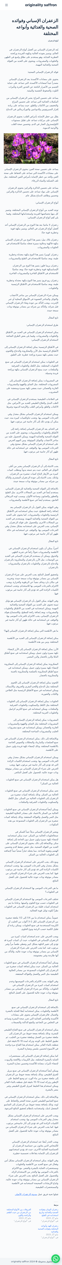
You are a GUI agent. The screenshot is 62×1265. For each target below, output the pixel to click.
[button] (55, 1258)
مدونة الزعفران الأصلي (26, 1194)
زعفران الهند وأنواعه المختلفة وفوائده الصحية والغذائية (48, 1229)
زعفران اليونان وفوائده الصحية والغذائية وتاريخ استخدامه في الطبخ (48, 1212)
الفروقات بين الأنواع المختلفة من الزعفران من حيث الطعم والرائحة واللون (19, 1212)
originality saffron (41, 5)
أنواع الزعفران (53, 41)
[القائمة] (6, 5)
